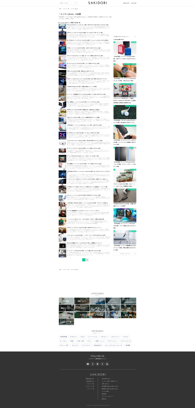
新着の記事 (126, 3)
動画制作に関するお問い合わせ (110, 388)
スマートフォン (113, 341)
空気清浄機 (64, 336)
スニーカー (76, 345)
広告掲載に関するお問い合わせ (110, 386)
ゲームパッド (115, 336)
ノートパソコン (93, 336)
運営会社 (104, 399)
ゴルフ (83, 336)
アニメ (90, 341)
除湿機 (128, 345)
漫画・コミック (100, 341)
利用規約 (104, 393)
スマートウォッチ (126, 341)
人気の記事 (133, 3)
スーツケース (86, 345)
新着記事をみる (90, 378)
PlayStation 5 (98, 345)
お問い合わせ (105, 383)
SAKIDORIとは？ (106, 378)
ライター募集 (105, 391)
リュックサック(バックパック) (114, 345)
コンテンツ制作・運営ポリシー (110, 381)
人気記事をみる (90, 381)
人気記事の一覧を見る (125, 253)
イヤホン (126, 336)
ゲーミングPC (64, 345)
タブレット (105, 336)
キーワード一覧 (90, 386)
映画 (72, 341)
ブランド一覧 (90, 388)
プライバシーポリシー (107, 396)
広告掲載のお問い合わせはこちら (121, 36)
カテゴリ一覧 (90, 383)
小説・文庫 (81, 341)
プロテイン (74, 336)
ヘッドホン (64, 341)
